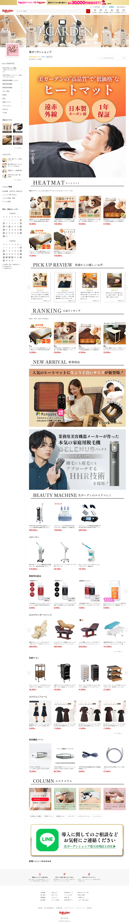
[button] (122, 7)
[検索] (88, 11)
